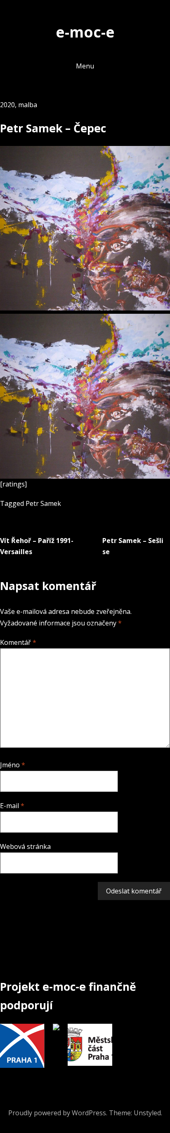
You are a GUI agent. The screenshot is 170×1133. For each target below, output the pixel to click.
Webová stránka (25, 846)
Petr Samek (43, 503)
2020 (7, 104)
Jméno (12, 764)
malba (27, 104)
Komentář (18, 642)
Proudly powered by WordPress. (57, 1112)
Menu (85, 66)
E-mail (12, 805)
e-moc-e (85, 32)
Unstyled (147, 1112)
